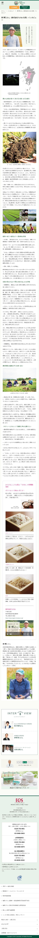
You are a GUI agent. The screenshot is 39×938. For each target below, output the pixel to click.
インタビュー (11, 11)
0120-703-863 (19, 855)
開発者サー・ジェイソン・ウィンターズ (13, 891)
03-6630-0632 (19, 860)
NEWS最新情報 (7, 896)
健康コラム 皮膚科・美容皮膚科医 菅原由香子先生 (16, 900)
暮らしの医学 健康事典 (9, 910)
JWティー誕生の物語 (8, 886)
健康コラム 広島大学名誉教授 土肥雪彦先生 (14, 905)
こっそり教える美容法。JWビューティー (13, 915)
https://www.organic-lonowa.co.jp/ (14, 618)
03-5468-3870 (19, 847)
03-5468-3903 (19, 833)
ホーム (3, 11)
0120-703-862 (19, 842)
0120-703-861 (19, 829)
